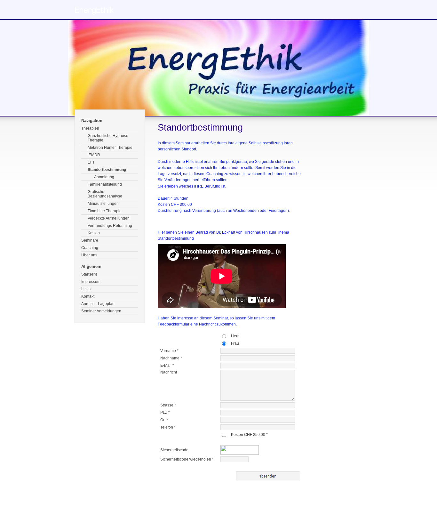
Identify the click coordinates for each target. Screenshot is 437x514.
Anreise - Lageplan (98, 303)
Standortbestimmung (107, 169)
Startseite (89, 274)
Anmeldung (104, 177)
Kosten (94, 233)
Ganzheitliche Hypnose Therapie (108, 137)
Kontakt (87, 296)
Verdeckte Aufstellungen (109, 218)
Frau (235, 343)
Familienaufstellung (105, 184)
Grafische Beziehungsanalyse (105, 193)
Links (86, 289)
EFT (91, 162)
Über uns (89, 255)
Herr (235, 336)
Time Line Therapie (105, 211)
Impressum (90, 281)
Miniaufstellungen (103, 203)
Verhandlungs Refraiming (110, 225)
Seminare (89, 240)
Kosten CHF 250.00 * (249, 434)
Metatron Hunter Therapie (110, 147)
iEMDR (94, 155)
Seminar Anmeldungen (101, 311)
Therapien (90, 128)
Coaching (89, 247)
